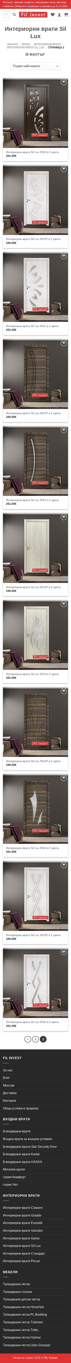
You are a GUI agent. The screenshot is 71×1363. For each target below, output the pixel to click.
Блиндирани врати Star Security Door (30, 1146)
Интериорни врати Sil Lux (25, 47)
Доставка (10, 1093)
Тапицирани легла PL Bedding (25, 1314)
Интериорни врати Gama (21, 1238)
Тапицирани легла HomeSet (23, 1307)
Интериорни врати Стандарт (24, 1253)
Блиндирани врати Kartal (21, 1154)
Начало (12, 44)
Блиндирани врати (16, 1131)
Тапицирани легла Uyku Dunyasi (26, 1345)
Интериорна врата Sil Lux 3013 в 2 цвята (32, 674)
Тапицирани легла (16, 1284)
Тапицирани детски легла (21, 1299)
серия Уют (10, 1184)
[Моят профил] (59, 14)
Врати (26, 44)
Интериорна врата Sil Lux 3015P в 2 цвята (33, 935)
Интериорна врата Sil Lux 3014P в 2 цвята (33, 761)
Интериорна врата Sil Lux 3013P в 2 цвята (33, 587)
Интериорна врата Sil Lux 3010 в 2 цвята (32, 152)
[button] (6, 14)
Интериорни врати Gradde (22, 1215)
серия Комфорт (14, 1177)
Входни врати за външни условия (27, 1139)
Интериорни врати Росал (21, 1261)
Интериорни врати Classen (23, 1207)
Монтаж (8, 1085)
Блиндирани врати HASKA (22, 1162)
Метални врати (14, 1169)
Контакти (9, 1100)
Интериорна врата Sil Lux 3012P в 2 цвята (33, 413)
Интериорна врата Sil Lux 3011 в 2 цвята (32, 326)
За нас (8, 1070)
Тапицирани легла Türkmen (23, 1322)
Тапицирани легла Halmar (22, 1337)
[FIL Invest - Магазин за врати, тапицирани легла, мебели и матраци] (33, 15)
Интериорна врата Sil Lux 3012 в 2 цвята (32, 500)
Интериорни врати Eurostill (22, 1223)
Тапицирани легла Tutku (20, 1330)
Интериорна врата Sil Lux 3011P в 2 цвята (33, 239)
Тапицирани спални (17, 1291)
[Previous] (27, 1039)
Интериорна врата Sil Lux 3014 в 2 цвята (32, 848)
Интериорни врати (47, 44)
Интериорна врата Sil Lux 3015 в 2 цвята (32, 1022)
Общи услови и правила (20, 1108)
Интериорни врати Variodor (23, 1230)
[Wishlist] (53, 14)
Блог (6, 1077)
